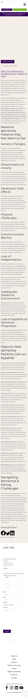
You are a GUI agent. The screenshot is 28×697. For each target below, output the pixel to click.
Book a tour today (5, 518)
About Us (14, 656)
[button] (25, 4)
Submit (7, 631)
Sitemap (14, 678)
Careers (14, 668)
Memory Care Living (14, 665)
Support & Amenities (14, 671)
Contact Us (14, 674)
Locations (14, 662)
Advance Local (17, 692)
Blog (14, 659)
